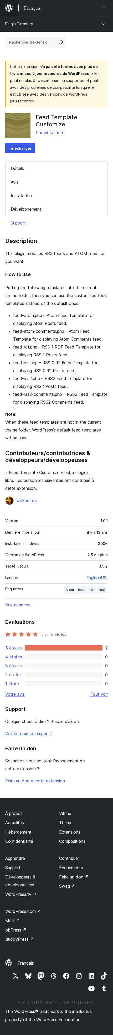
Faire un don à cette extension (35, 780)
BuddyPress (19, 939)
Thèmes (67, 822)
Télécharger (20, 148)
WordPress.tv (21, 894)
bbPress (16, 930)
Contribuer (69, 858)
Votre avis (15, 694)
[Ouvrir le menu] (104, 8)
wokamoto (54, 132)
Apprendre (15, 858)
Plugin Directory (19, 24)
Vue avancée (17, 604)
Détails (17, 168)
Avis (14, 182)
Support (18, 223)
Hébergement (18, 832)
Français (26, 963)
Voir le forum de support (28, 733)
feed (81, 590)
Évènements (71, 867)
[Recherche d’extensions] (61, 42)
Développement (26, 209)
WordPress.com (23, 911)
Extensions (69, 832)
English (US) (97, 577)
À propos (14, 813)
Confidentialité (19, 841)
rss (92, 590)
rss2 (102, 590)
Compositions (72, 841)
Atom (70, 590)
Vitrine (65, 813)
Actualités (14, 822)
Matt (12, 920)
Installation (21, 195)
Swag (67, 886)
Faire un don (74, 877)
